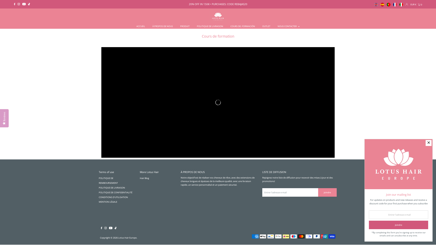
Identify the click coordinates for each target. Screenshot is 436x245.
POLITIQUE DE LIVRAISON (112, 187)
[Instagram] (19, 4)
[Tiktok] (29, 4)
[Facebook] (14, 4)
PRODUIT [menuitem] (185, 26)
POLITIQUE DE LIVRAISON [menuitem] (210, 26)
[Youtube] (24, 4)
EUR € (413, 4)
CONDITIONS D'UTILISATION (113, 197)
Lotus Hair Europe (127, 237)
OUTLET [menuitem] (266, 26)
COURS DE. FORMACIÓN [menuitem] (242, 26)
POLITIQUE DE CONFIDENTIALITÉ (115, 192)
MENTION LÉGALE (108, 201)
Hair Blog (144, 178)
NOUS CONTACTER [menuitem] (287, 26)
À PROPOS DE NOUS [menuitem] (162, 26)
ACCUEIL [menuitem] (140, 26)
